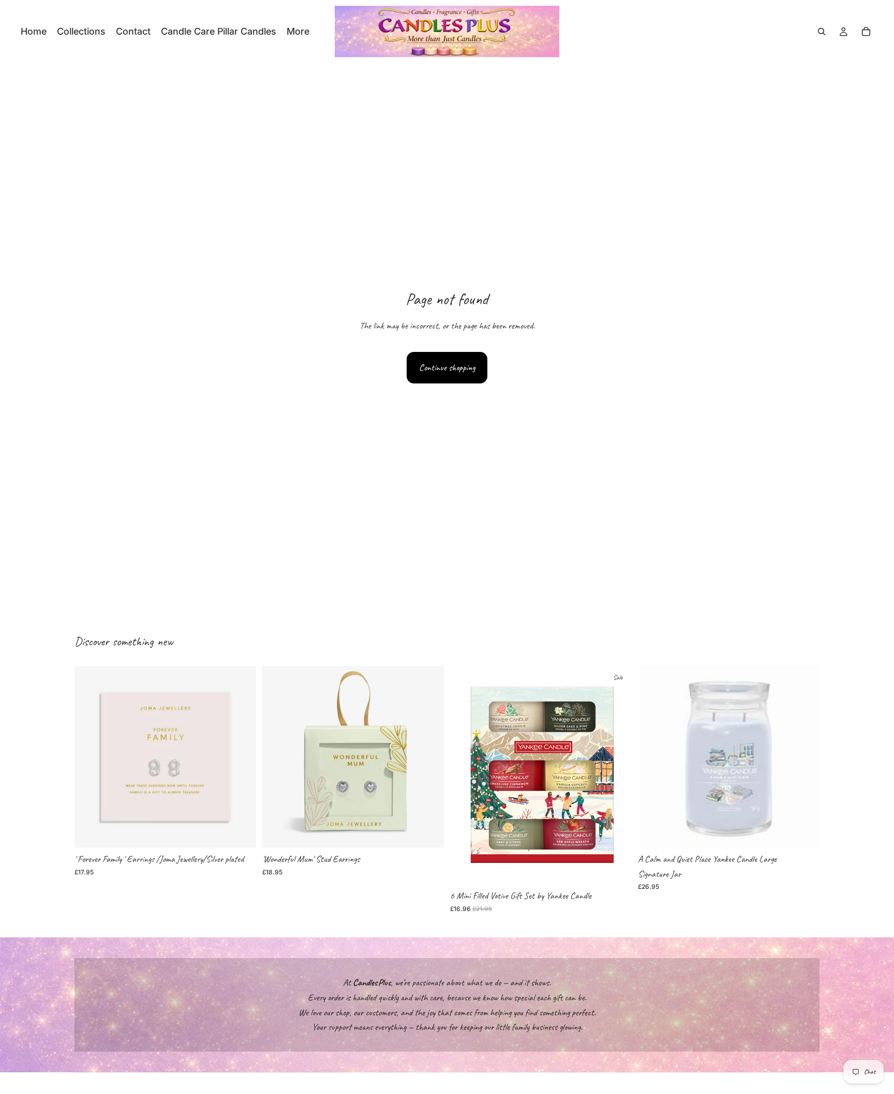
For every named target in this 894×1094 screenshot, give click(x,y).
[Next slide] (804, 756)
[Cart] (866, 31)
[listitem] (298, 31)
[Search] (821, 31)
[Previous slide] (653, 756)
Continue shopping (447, 367)
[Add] (240, 831)
